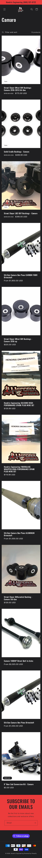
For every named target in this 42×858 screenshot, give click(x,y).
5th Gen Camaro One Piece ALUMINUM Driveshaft (19, 534)
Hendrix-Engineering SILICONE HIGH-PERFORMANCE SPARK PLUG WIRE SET (19, 404)
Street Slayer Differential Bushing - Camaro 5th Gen (18, 598)
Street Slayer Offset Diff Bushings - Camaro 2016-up (18, 340)
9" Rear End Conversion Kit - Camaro (18, 784)
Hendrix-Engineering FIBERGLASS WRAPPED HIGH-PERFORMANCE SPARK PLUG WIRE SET (19, 469)
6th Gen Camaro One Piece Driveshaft (19, 722)
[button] (4, 9)
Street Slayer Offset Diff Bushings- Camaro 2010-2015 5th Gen (18, 89)
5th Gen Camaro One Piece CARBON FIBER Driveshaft (20, 276)
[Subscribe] (34, 823)
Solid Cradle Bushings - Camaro (16, 152)
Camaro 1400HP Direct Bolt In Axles (18, 661)
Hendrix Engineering (17, 853)
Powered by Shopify (30, 853)
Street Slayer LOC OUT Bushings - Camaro (21, 213)
